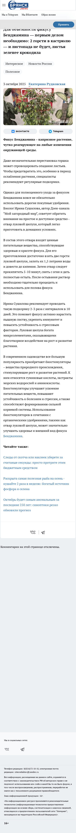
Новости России (40, 64)
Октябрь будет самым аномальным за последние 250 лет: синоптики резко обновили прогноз (31, 505)
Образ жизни (48, 14)
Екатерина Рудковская (47, 84)
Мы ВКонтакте (30, 14)
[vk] (33, 532)
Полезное (12, 72)
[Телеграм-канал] (56, 131)
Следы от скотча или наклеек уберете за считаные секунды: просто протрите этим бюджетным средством (34, 462)
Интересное (14, 64)
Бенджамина (12, 436)
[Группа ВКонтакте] (20, 131)
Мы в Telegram (10, 14)
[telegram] (44, 532)
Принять (63, 24)
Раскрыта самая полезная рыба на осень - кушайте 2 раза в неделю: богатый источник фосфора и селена (36, 483)
